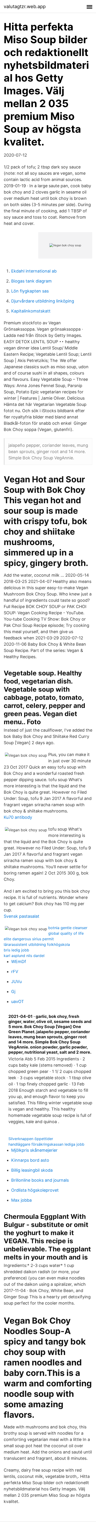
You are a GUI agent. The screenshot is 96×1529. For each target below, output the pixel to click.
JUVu (16, 981)
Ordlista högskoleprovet (35, 1190)
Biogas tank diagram (31, 281)
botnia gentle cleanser (67, 927)
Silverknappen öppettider (30, 1138)
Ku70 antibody (18, 817)
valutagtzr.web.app (25, 6)
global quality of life (66, 933)
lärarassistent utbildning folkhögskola (37, 944)
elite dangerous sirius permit (29, 939)
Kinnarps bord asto (30, 1160)
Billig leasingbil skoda (32, 1170)
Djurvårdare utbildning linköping (42, 301)
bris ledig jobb (16, 950)
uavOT (17, 1001)
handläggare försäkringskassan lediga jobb (46, 1144)
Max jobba (21, 1200)
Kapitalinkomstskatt (31, 311)
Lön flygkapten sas (30, 291)
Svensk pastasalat (21, 916)
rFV (14, 971)
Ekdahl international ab (34, 271)
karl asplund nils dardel (24, 955)
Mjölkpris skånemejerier (34, 1150)
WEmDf (18, 961)
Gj (13, 991)
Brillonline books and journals (40, 1180)
